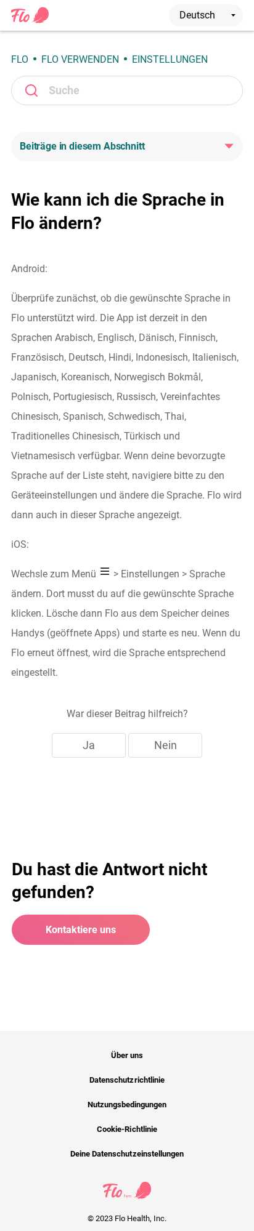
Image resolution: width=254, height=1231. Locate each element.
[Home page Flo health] (30, 20)
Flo (19, 59)
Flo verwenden (80, 59)
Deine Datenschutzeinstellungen (127, 1153)
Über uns (127, 1055)
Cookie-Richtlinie (127, 1129)
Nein (165, 745)
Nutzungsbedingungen (127, 1104)
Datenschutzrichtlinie (127, 1080)
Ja (89, 745)
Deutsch (198, 15)
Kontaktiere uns (81, 930)
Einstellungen (170, 59)
